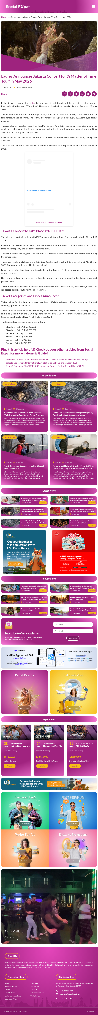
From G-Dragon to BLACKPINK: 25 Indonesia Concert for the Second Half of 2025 (45, 366)
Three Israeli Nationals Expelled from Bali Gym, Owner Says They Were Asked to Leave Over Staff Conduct (73, 468)
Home (3, 17)
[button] (93, 6)
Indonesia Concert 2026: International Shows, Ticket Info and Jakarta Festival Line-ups (47, 359)
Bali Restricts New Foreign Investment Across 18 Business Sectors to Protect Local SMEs (82, 610)
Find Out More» (44, 967)
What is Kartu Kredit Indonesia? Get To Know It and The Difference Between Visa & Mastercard (33, 500)
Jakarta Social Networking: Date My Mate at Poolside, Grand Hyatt (52, 747)
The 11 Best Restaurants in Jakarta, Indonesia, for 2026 (32, 610)
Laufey (32, 103)
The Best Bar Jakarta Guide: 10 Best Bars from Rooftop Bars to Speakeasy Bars (34, 598)
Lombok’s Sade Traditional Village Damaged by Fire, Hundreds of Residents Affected (73, 413)
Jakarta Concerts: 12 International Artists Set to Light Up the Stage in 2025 (41, 362)
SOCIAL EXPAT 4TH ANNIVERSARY (84, 744)
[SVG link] (18, 7)
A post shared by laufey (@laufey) (49, 222)
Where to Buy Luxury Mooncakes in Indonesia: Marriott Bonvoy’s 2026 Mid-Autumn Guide (82, 511)
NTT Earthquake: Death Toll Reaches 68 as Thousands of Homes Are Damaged (33, 587)
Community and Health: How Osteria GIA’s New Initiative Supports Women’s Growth (82, 500)
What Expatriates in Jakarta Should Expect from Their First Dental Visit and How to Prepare (82, 588)
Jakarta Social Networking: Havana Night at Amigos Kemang (19, 747)
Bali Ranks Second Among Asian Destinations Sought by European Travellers (80, 522)
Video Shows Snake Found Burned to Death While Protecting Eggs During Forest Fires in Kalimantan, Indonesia (23, 415)
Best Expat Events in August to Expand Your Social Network (82, 598)
